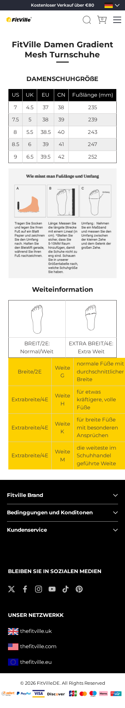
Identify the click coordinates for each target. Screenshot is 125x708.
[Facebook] (25, 588)
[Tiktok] (65, 588)
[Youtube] (52, 588)
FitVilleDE (48, 683)
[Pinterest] (79, 588)
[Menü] (117, 19)
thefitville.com (38, 646)
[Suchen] (86, 19)
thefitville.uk (36, 631)
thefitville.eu (36, 662)
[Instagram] (38, 588)
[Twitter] (11, 588)
